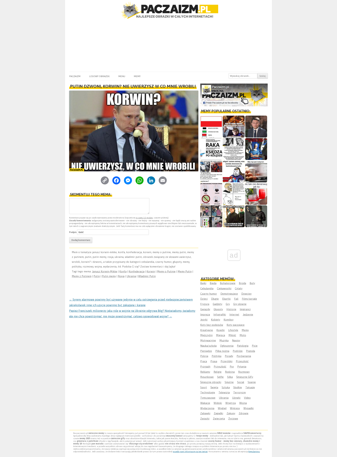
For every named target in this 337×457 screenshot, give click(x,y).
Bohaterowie (227, 283)
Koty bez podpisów (211, 324)
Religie (218, 371)
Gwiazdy (205, 309)
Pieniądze (206, 350)
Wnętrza (230, 402)
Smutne (229, 382)
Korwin (151, 271)
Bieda (213, 283)
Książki (220, 330)
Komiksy (228, 319)
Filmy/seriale (249, 298)
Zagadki (218, 413)
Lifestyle (233, 330)
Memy (137, 76)
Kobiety (215, 319)
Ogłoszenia (226, 345)
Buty (252, 283)
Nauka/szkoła (208, 345)
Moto (243, 335)
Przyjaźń (205, 366)
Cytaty (238, 288)
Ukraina (131, 276)
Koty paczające (236, 324)
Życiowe (233, 418)
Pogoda (250, 350)
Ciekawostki (224, 288)
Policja (204, 356)
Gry (228, 304)
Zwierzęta (219, 418)
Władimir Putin (147, 276)
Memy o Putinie (166, 271)
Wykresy (235, 408)
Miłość (232, 335)
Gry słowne (239, 304)
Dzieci (204, 298)
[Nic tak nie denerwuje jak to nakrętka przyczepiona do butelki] (256, 194)
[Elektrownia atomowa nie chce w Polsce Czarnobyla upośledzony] (234, 194)
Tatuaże (250, 387)
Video (247, 397)
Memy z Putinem (81, 276)
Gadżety (217, 304)
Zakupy (231, 413)
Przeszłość (242, 361)
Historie (231, 309)
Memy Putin (185, 271)
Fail (236, 298)
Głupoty (218, 309)
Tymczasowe (207, 397)
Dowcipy (246, 293)
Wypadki (248, 408)
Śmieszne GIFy (244, 376)
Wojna (243, 402)
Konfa (123, 271)
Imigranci (245, 309)
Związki (204, 418)
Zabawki (205, 413)
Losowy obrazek (99, 76)
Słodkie (237, 387)
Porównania (244, 356)
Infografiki (219, 314)
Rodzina (230, 371)
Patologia (242, 345)
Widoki (218, 402)
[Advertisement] (168, 45)
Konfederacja (136, 271)
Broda (242, 283)
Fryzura (204, 304)
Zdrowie (243, 413)
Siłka (230, 376)
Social (240, 382)
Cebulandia (206, 288)
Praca (203, 361)
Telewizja (224, 392)
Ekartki (226, 298)
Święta (214, 387)
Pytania (241, 366)
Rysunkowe (207, 376)
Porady (229, 356)
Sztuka (226, 387)
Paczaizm (74, 76)
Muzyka (224, 340)
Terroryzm (239, 392)
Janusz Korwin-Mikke (104, 271)
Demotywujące (229, 293)
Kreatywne (206, 330)
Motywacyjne (208, 340)
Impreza (205, 314)
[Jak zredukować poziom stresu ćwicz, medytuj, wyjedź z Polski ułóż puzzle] (211, 194)
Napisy (236, 340)
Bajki (203, 283)
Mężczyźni (206, 335)
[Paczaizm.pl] (168, 10)
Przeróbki (226, 361)
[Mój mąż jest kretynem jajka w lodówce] (256, 171)
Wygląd (222, 408)
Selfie (220, 376)
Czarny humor (208, 293)
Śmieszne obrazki (210, 382)
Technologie (207, 392)
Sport (203, 387)
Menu (121, 76)
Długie (215, 298)
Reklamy (205, 371)
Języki (203, 319)
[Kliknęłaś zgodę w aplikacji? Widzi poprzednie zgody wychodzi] (211, 216)
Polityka (216, 356)
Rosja (121, 276)
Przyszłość (220, 366)
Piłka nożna (222, 350)
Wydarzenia (207, 408)
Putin (97, 276)
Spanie (252, 382)
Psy (232, 366)
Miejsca (220, 335)
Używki (236, 397)
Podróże (238, 350)
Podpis (73, 232)
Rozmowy (244, 371)
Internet (234, 314)
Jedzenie (248, 314)
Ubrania (224, 397)
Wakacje (205, 402)
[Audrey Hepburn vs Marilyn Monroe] (234, 149)
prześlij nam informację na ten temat (190, 451)
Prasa (213, 361)
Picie (254, 345)
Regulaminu (254, 451)
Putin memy (109, 276)
